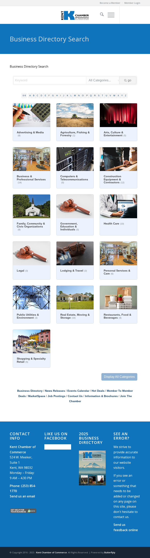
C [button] (37, 95)
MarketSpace (36, 396)
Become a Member (110, 2)
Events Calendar (78, 390)
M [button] (75, 95)
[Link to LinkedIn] (137, 15)
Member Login (132, 2)
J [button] (63, 95)
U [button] (106, 95)
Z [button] (125, 95)
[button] (119, 377)
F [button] (49, 95)
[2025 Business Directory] (92, 468)
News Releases (55, 390)
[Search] (100, 15)
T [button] (102, 95)
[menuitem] (110, 3)
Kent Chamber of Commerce (51, 552)
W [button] (114, 95)
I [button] (60, 95)
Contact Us (75, 396)
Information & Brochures (101, 396)
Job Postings (56, 396)
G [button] (53, 95)
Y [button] (122, 95)
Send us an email (22, 496)
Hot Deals (98, 390)
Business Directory (30, 390)
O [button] (83, 95)
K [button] (67, 95)
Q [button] (91, 95)
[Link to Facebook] (126, 15)
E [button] (45, 95)
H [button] (57, 95)
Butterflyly (109, 552)
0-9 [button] (24, 95)
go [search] (129, 80)
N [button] (79, 95)
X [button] (118, 95)
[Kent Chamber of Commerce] (75, 15)
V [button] (110, 95)
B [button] (33, 95)
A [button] (30, 95)
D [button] (41, 95)
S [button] (98, 95)
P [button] (87, 95)
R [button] (95, 95)
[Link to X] (131, 15)
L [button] (71, 95)
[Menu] (109, 15)
